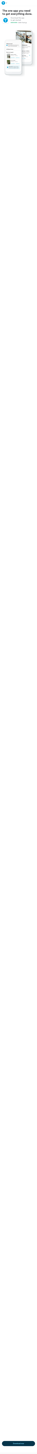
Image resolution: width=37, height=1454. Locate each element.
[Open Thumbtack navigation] (4, 3)
